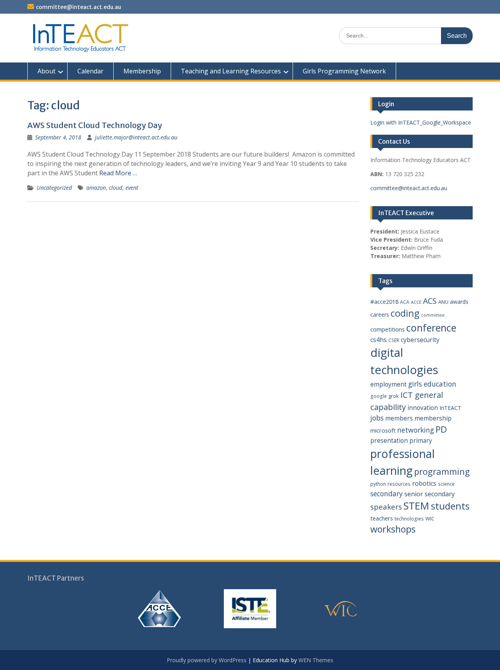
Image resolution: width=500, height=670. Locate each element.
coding (405, 313)
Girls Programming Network (344, 71)
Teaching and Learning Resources (231, 71)
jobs (377, 417)
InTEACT (450, 408)
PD (441, 429)
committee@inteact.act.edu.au (78, 7)
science (446, 484)
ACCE (416, 302)
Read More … (118, 173)
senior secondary (429, 494)
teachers (381, 518)
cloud (115, 187)
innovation (422, 407)
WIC (429, 518)
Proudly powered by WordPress (206, 660)
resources (399, 484)
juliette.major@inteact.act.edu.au (136, 137)
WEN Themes (315, 660)
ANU (443, 301)
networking (415, 430)
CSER (393, 340)
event (131, 187)
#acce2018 (384, 301)
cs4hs (378, 339)
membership (433, 418)
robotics (424, 483)
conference (431, 327)
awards (459, 301)
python (378, 484)
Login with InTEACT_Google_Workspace (420, 122)
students (450, 506)
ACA (404, 302)
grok (393, 395)
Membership (142, 71)
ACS (430, 301)
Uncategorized (54, 187)
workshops (393, 529)
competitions (387, 329)
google (378, 396)
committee (433, 315)
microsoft (383, 430)
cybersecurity (420, 339)
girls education (432, 383)
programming (442, 471)
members (399, 418)
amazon (96, 187)
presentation (389, 440)
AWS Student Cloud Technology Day (94, 125)
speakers (386, 506)
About (46, 71)
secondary (386, 493)
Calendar (90, 71)
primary (420, 440)
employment (388, 384)
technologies (409, 518)
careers (379, 314)
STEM (416, 506)
